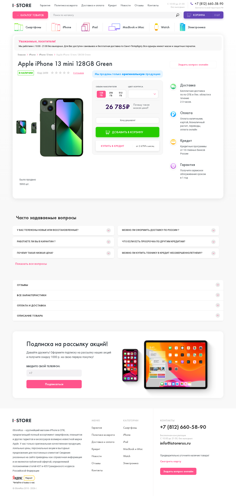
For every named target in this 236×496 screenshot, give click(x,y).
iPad (125, 442)
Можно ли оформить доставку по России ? (150, 230)
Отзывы (139, 5)
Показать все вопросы (31, 263)
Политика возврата (65, 5)
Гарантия (45, 5)
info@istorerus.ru (175, 443)
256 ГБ (111, 94)
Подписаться (54, 384)
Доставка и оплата (92, 5)
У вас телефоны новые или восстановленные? (47, 230)
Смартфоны (130, 427)
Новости (126, 5)
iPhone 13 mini (46, 54)
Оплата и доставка (31, 305)
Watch (126, 456)
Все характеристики (31, 295)
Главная (22, 54)
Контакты (153, 5)
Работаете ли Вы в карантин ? (36, 241)
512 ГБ (120, 94)
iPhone (32, 54)
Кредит (112, 5)
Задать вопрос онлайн (193, 64)
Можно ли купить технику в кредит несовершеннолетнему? (162, 252)
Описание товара (30, 315)
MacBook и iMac (133, 449)
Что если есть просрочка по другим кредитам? (153, 241)
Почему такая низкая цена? (35, 252)
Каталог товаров (32, 15)
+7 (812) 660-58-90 (208, 4)
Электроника (130, 463)
